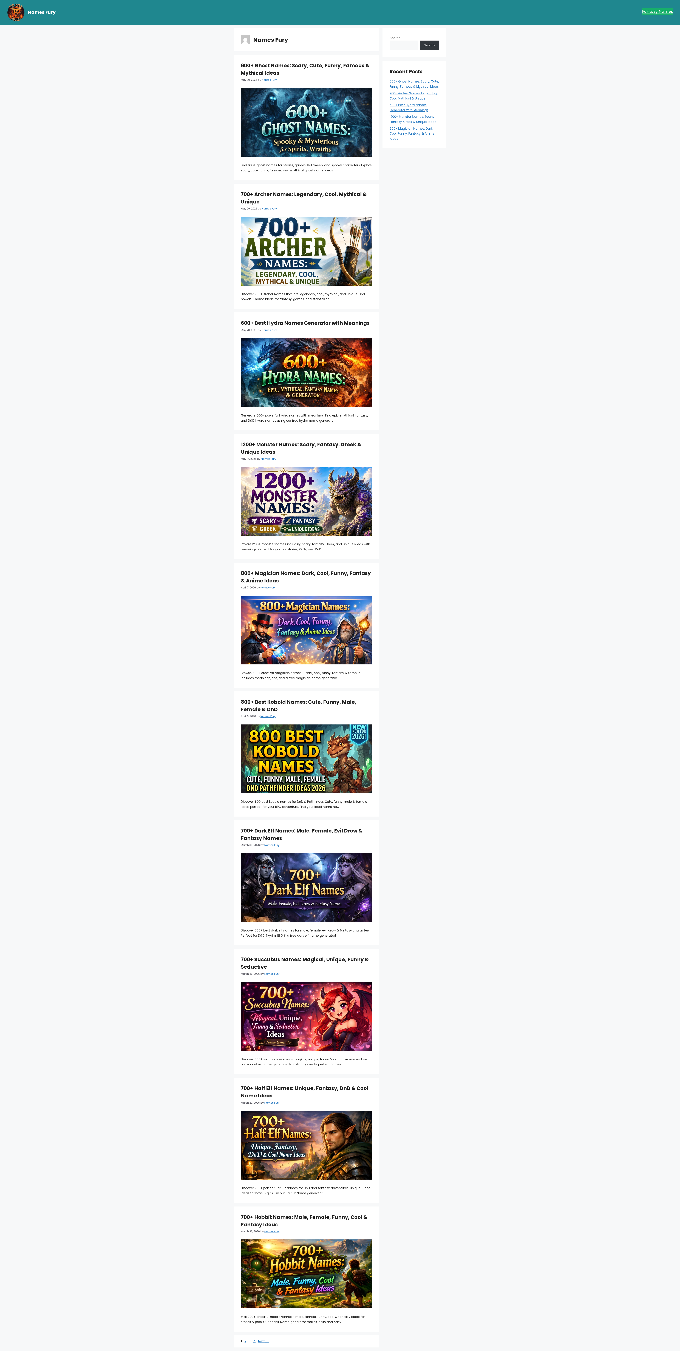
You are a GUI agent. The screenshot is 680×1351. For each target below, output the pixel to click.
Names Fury (42, 12)
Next (263, 1341)
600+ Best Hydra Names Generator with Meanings (305, 323)
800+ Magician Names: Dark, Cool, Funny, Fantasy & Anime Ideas (412, 133)
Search (395, 38)
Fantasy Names (657, 11)
